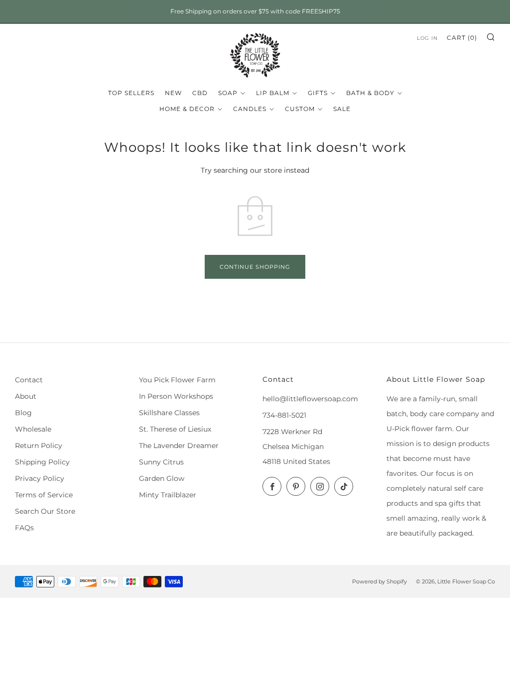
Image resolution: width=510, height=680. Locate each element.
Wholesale (33, 429)
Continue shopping (255, 266)
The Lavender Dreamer (179, 446)
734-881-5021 (284, 415)
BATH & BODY (370, 93)
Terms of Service (44, 495)
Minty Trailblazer (167, 495)
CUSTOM (300, 109)
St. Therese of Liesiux (175, 429)
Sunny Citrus (161, 462)
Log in (427, 38)
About (25, 396)
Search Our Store (45, 511)
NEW (173, 93)
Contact (29, 380)
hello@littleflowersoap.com (310, 399)
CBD (200, 93)
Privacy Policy (39, 478)
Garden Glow (161, 478)
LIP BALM (272, 93)
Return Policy (38, 446)
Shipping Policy (42, 462)
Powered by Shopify (379, 581)
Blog (23, 413)
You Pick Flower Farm (177, 380)
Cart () (462, 37)
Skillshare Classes (169, 413)
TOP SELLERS (131, 93)
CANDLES (249, 109)
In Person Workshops (176, 396)
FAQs (24, 528)
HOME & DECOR (187, 109)
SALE (342, 109)
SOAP (228, 93)
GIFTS (318, 93)
